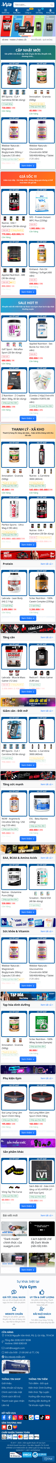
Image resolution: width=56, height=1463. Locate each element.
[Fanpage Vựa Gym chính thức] (4, 1417)
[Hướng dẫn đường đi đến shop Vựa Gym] (16, 1366)
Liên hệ (5, 1405)
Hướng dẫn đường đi (39, 1400)
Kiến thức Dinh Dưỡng (40, 1387)
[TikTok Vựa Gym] (42, 1417)
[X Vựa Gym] (26, 1417)
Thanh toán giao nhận (13, 1400)
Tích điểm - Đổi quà (38, 1383)
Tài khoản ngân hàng (39, 1405)
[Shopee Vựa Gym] (4, 1427)
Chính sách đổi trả (11, 1396)
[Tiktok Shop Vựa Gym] (10, 1427)
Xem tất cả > (47, 563)
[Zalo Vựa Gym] (37, 1417)
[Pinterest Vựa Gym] (20, 1417)
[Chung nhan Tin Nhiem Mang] (15, 1455)
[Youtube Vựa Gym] (47, 1417)
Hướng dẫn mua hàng (40, 1396)
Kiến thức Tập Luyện (39, 1392)
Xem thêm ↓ (28, 165)
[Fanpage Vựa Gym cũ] (10, 1417)
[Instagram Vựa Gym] (15, 1417)
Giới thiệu (7, 1383)
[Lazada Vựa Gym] (15, 1427)
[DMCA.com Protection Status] (27, 1455)
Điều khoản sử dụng (12, 1387)
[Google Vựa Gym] (31, 1417)
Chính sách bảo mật (12, 1392)
